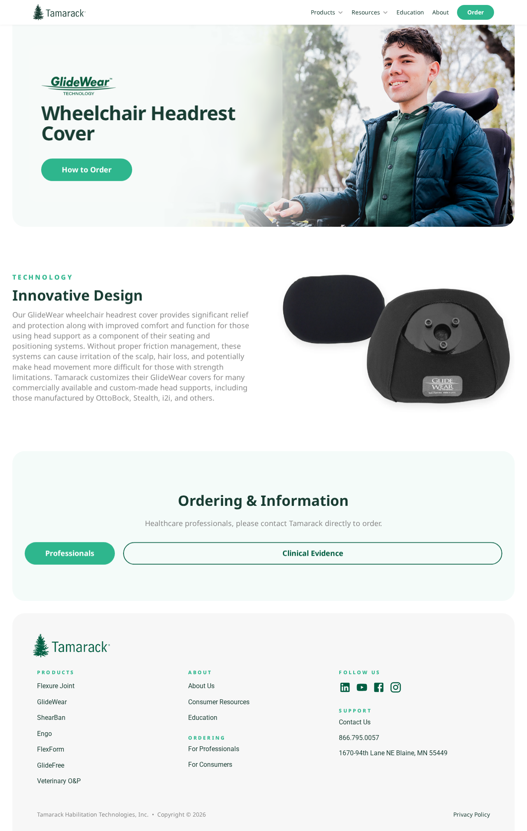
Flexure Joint (56, 686)
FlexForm (50, 749)
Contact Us (355, 722)
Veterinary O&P (59, 781)
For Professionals (213, 749)
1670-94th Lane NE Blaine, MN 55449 (393, 753)
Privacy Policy (471, 814)
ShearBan (51, 718)
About (440, 12)
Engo (44, 734)
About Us (201, 686)
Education (410, 12)
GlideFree (50, 765)
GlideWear (52, 702)
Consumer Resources (219, 702)
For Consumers (210, 764)
